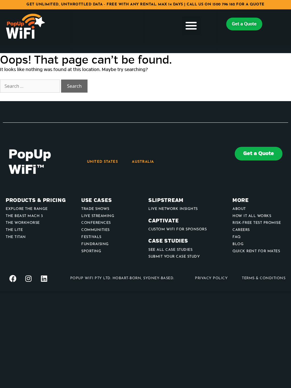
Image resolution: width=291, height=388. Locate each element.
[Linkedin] (44, 278)
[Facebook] (13, 278)
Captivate (163, 221)
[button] (191, 25)
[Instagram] (28, 278)
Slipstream (166, 200)
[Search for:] (30, 86)
